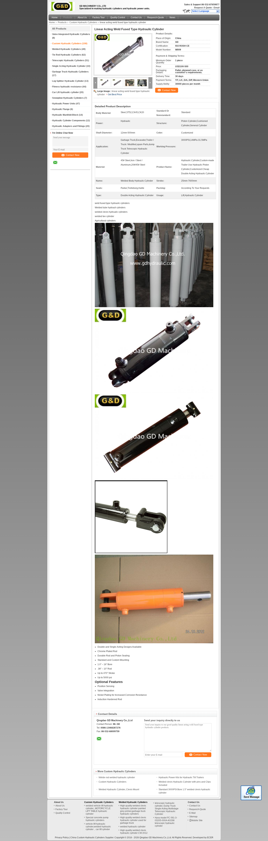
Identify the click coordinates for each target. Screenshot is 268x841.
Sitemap (193, 816)
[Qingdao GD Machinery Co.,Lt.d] (217, 11)
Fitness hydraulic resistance (67, 86)
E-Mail (192, 813)
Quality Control (117, 17)
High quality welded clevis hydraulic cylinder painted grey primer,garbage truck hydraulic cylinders (133, 809)
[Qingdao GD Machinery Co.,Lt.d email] (57, 165)
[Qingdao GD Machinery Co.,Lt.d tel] (65, 166)
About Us (82, 17)
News (172, 17)
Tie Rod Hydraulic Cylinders (66, 55)
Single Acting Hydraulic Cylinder (69, 66)
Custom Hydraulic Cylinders (83, 22)
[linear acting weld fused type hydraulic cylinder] (122, 54)
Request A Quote (203, 7)
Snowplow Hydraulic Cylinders (68, 98)
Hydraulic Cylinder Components (68, 120)
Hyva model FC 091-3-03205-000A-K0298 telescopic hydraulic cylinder (166, 821)
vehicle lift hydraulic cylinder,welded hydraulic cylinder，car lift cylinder (98, 827)
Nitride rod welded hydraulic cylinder (117, 777)
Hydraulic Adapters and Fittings (68, 126)
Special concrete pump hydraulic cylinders (97, 819)
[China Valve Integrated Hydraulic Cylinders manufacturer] (62, 6)
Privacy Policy (62, 837)
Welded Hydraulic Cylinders (66, 49)
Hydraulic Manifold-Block (65, 115)
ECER (210, 837)
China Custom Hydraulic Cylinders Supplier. (92, 837)
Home (55, 17)
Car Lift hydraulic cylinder (65, 92)
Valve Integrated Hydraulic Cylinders (71, 34)
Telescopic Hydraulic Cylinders (68, 60)
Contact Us (136, 17)
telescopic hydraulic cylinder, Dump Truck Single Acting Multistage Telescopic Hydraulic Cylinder (166, 808)
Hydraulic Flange (61, 109)
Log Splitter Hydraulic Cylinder (68, 81)
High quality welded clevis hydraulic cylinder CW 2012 (133, 831)
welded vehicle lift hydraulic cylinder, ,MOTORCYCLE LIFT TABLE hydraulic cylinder (99, 809)
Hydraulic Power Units (63, 103)
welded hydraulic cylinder (132, 826)
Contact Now (72, 155)
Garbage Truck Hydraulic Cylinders (70, 71)
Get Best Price (115, 94)
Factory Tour (98, 17)
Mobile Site (197, 820)
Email (217, 7)
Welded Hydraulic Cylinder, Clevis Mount (119, 789)
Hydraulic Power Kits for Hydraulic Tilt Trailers (181, 777)
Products (67, 17)
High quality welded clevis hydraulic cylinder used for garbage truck (133, 820)
